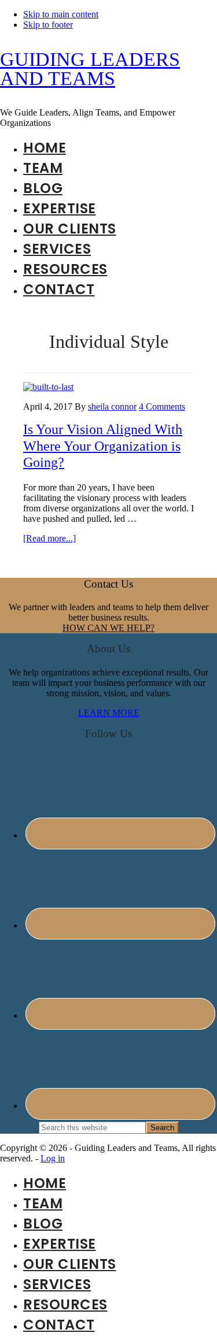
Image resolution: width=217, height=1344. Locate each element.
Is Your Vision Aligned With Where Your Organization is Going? (102, 446)
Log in (53, 1158)
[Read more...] (49, 538)
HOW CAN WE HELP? (108, 628)
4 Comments (162, 406)
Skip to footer (48, 24)
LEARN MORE (108, 713)
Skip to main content (60, 14)
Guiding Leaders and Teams (90, 69)
